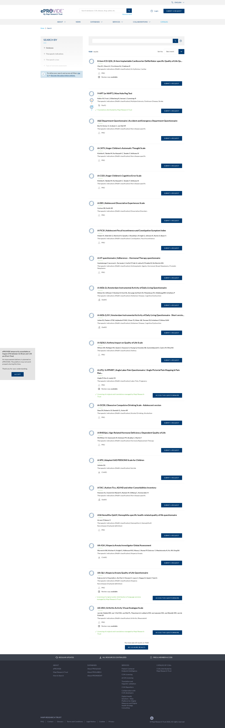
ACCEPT (17, 374)
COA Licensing (127, 674)
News (78, 22)
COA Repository (128, 687)
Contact (50, 721)
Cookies (102, 721)
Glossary (60, 721)
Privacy (111, 721)
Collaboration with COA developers (128, 692)
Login (156, 11)
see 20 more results (136, 647)
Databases (49, 48)
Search (49, 28)
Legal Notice (91, 721)
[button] (181, 51)
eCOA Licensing (127, 678)
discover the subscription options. (63, 75)
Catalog (164, 22)
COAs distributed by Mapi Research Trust (164, 670)
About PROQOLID (94, 669)
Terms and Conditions (75, 721)
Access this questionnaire (167, 395)
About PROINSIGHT (94, 676)
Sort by (160, 51)
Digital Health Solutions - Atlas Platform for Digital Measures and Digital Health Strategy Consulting (129, 702)
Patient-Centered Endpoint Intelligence (129, 670)
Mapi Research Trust (60, 672)
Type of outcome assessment (56, 66)
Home (42, 28)
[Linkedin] (152, 720)
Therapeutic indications (54, 54)
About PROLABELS (94, 672)
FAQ (42, 721)
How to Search (58, 676)
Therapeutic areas (52, 60)
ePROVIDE (57, 669)
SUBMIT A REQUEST (171, 83)
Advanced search (127, 14)
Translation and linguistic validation (129, 682)
